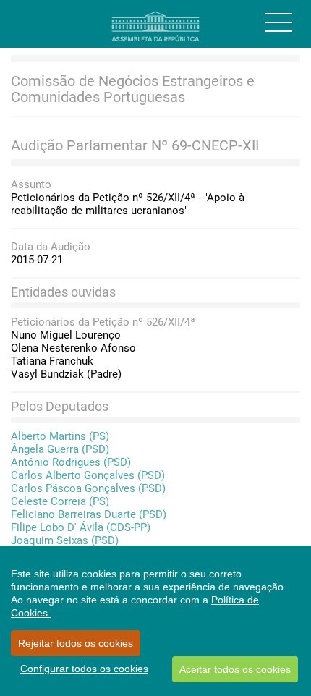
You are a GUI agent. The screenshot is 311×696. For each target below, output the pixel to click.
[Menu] (278, 22)
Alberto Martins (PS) (60, 436)
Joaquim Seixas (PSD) (65, 540)
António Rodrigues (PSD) (71, 462)
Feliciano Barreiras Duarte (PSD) (88, 514)
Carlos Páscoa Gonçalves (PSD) (88, 488)
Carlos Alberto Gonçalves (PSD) (88, 475)
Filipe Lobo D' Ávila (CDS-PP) (80, 527)
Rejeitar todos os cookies (75, 643)
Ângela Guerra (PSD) (60, 449)
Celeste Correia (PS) (60, 501)
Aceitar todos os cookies (235, 669)
